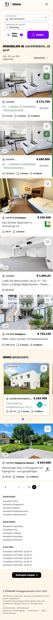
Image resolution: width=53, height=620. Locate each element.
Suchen (40, 34)
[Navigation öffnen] (46, 4)
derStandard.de (9, 608)
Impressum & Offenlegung (13, 610)
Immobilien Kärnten (11, 508)
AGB (43, 610)
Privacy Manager (9, 613)
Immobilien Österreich (12, 540)
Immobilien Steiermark (13, 526)
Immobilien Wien (10, 501)
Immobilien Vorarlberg (12, 536)
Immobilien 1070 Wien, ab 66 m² (17, 555)
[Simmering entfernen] (7, 27)
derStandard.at (23, 608)
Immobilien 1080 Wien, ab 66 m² (17, 551)
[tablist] (26, 419)
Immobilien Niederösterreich (15, 511)
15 (29, 487)
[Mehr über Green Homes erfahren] (46, 76)
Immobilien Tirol (10, 530)
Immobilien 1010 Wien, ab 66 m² (17, 565)
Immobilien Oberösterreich (14, 514)
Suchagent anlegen (25, 575)
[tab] (23, 419)
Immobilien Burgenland (13, 504)
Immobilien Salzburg (12, 533)
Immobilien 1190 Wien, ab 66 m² (17, 561)
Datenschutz (33, 610)
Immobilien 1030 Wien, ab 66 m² (17, 558)
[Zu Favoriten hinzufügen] (46, 68)
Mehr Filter (17, 34)
